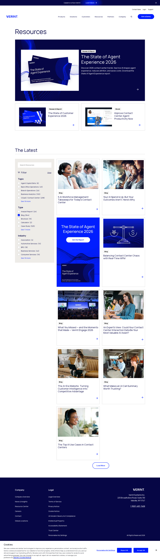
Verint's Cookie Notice (22, 557)
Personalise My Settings (57, 535)
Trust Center (53, 530)
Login (144, 9)
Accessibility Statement (57, 526)
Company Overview (22, 497)
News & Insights (21, 501)
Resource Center (21, 506)
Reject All (124, 550)
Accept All (141, 550)
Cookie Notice (54, 511)
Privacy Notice (53, 506)
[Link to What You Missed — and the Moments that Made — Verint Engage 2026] (78, 317)
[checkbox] (34, 183)
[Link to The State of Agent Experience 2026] (80, 70)
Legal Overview (54, 497)
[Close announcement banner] (156, 2)
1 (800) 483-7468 (137, 506)
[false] (156, 550)
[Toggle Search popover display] (131, 16)
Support (150, 9)
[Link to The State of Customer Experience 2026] (47, 116)
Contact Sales (136, 9)
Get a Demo (146, 16)
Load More (101, 465)
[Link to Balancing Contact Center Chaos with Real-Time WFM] (123, 252)
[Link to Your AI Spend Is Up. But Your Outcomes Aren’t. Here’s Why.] (123, 187)
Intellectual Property (56, 521)
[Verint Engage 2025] (78, 252)
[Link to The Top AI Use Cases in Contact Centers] (78, 433)
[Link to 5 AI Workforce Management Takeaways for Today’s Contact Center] (78, 187)
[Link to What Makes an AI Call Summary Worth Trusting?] (123, 376)
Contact (18, 516)
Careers (18, 511)
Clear (49, 173)
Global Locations (21, 521)
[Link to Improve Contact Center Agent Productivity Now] (113, 116)
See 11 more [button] (25, 229)
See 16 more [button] (26, 201)
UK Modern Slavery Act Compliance (61, 516)
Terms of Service (54, 501)
